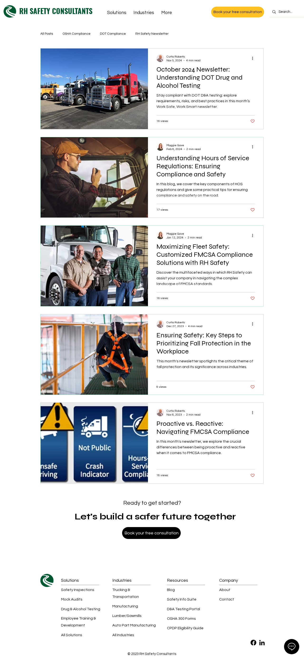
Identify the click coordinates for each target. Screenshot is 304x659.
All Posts (46, 33)
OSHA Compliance (76, 33)
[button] (117, 13)
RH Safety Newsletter (152, 33)
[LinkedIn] (262, 642)
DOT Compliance (113, 33)
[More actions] (254, 58)
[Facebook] (253, 642)
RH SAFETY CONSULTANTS (55, 10)
